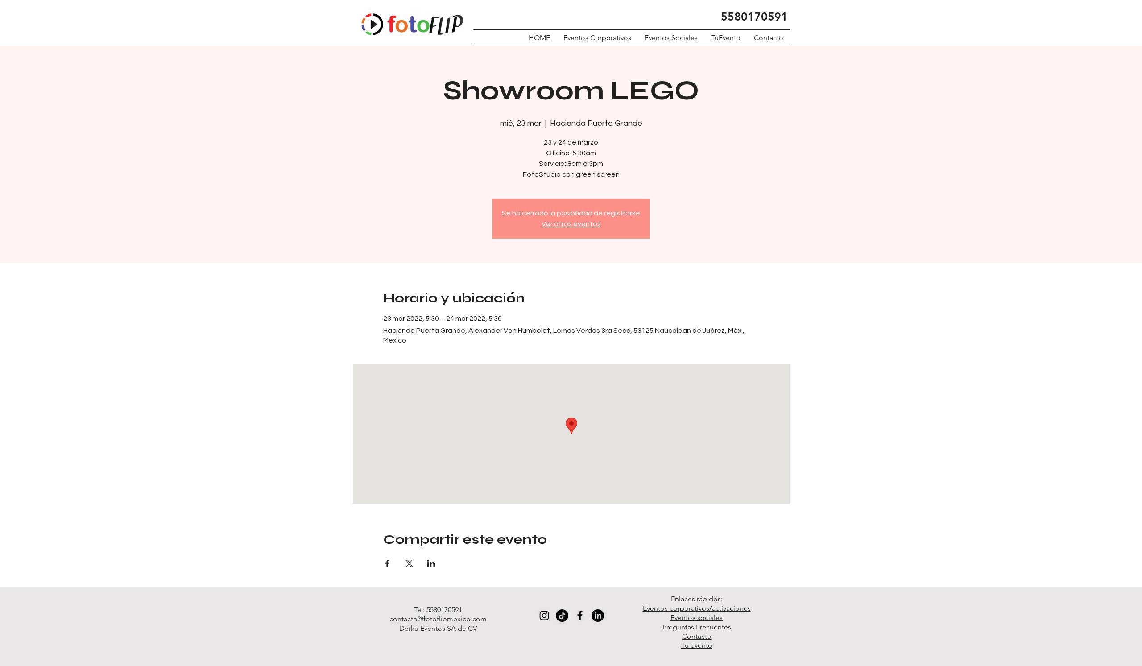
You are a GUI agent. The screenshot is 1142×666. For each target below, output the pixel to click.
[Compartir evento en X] (409, 563)
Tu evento (696, 645)
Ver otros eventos (571, 224)
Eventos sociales (696, 617)
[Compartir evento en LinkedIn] (431, 563)
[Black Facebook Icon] (580, 615)
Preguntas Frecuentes (696, 627)
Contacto (697, 636)
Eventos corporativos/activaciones (697, 608)
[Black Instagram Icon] (544, 615)
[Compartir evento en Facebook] (387, 563)
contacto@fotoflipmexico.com (438, 619)
